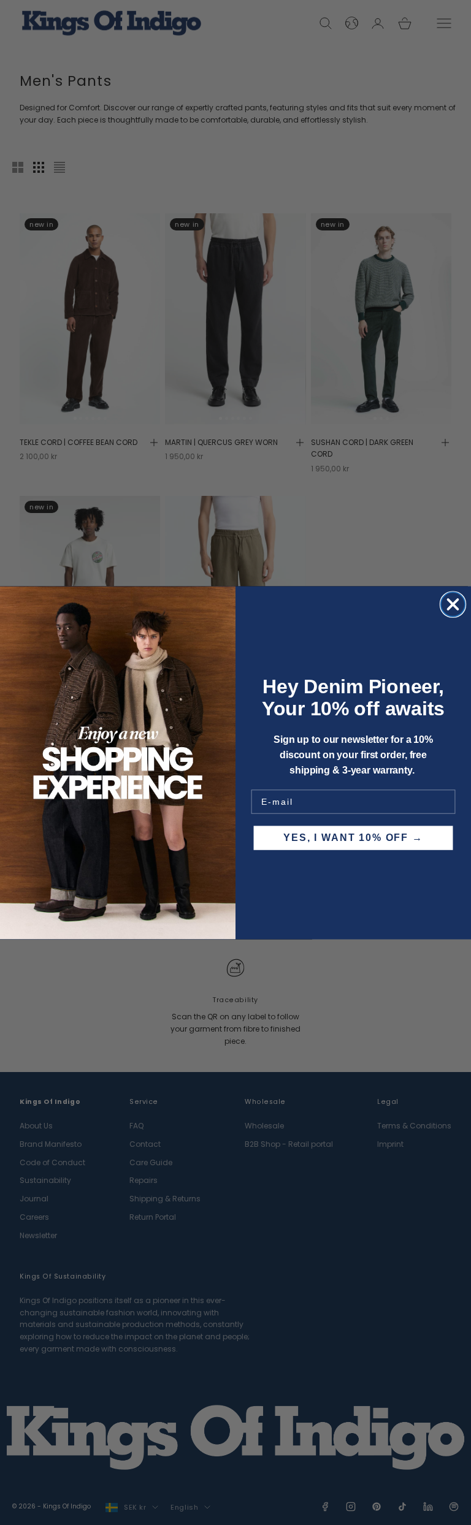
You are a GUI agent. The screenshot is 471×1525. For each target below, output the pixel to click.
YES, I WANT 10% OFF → (353, 837)
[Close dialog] (453, 604)
